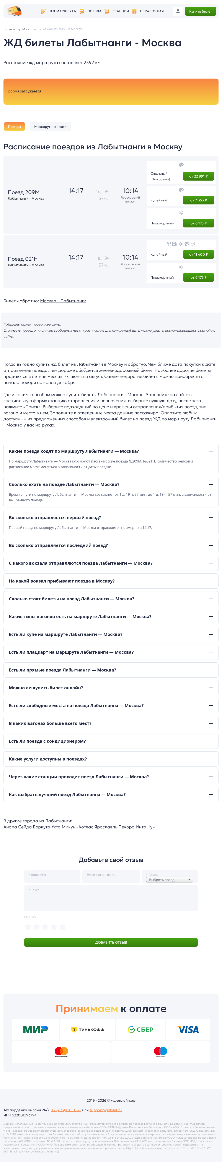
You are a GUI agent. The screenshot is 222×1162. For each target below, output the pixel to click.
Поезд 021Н (23, 259)
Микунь (70, 827)
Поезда (95, 11)
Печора (126, 827)
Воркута (41, 827)
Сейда (25, 827)
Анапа (10, 827)
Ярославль (105, 827)
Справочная (152, 11)
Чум (151, 827)
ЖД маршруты (63, 11)
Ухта (56, 827)
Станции (121, 11)
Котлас (86, 827)
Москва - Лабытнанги (63, 301)
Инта (141, 827)
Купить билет (200, 11)
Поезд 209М (24, 192)
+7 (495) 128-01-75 (66, 1110)
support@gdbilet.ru (106, 1110)
